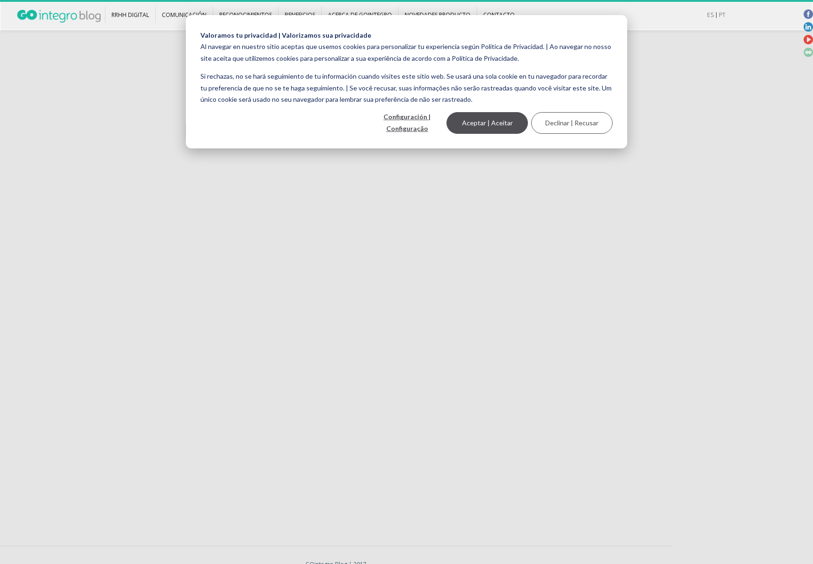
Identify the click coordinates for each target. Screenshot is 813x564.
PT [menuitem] (722, 15)
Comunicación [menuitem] (184, 15)
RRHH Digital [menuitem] (130, 15)
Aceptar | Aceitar (487, 123)
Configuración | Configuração (406, 122)
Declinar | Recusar (571, 123)
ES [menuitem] (710, 15)
